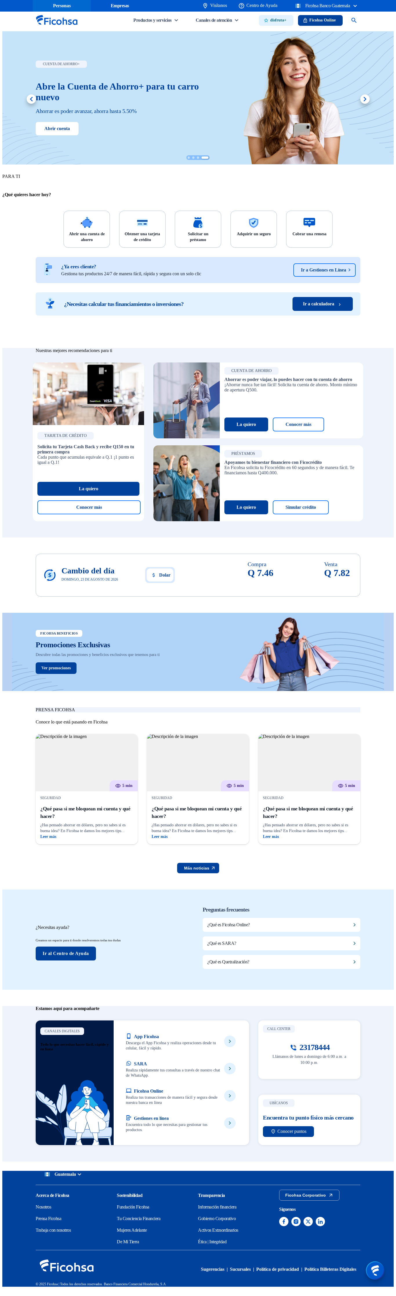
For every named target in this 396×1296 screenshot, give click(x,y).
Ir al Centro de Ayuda (66, 953)
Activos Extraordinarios (218, 1230)
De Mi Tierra (128, 1241)
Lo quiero (246, 507)
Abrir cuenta (57, 128)
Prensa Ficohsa (48, 1218)
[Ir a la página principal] (56, 26)
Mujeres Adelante (132, 1230)
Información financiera (217, 1206)
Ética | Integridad (212, 1241)
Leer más (48, 836)
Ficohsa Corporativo (305, 1195)
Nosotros (43, 1206)
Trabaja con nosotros (53, 1230)
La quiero (88, 488)
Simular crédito (301, 507)
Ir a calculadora (318, 303)
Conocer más (89, 507)
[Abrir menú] (375, 1270)
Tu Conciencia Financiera (138, 1218)
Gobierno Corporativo (217, 1218)
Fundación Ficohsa (133, 1206)
